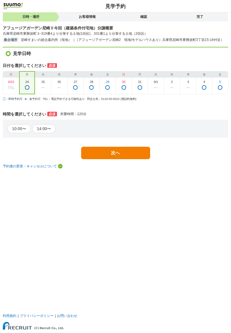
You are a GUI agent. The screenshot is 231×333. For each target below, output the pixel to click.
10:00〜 (19, 128)
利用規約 (9, 315)
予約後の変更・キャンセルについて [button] (30, 166)
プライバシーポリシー (37, 315)
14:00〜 (44, 128)
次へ (115, 152)
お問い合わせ (67, 315)
